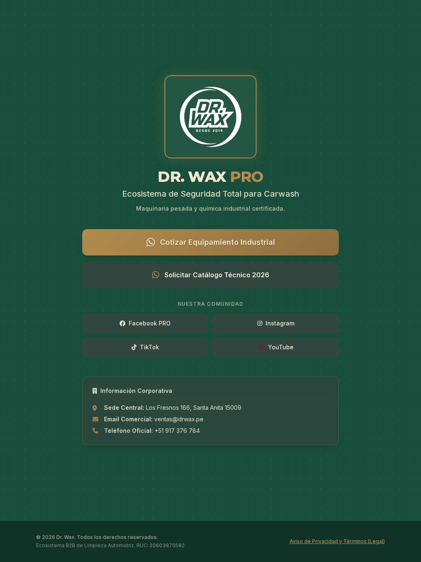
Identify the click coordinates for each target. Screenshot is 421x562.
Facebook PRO (150, 323)
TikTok (149, 347)
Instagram (280, 323)
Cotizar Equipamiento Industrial (217, 242)
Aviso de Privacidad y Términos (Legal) (337, 541)
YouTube (281, 347)
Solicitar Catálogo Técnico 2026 (216, 275)
